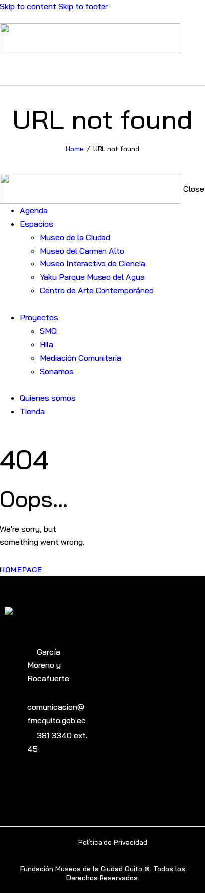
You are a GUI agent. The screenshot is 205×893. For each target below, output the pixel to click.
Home (75, 149)
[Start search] (199, 68)
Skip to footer (83, 6)
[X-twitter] (81, 782)
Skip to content (28, 6)
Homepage (21, 569)
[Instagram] (30, 782)
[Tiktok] (64, 782)
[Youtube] (13, 782)
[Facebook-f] (47, 782)
